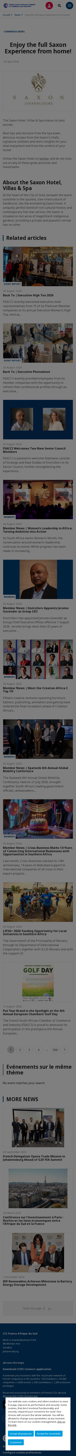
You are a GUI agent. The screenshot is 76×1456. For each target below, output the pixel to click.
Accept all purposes (21, 1433)
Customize (16, 1442)
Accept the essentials (49, 1433)
